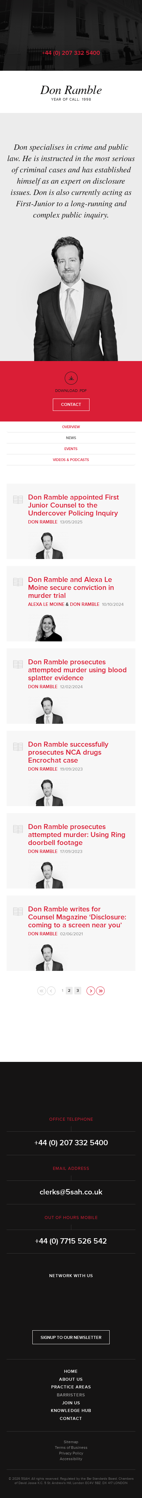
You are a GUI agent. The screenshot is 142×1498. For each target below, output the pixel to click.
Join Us (71, 1403)
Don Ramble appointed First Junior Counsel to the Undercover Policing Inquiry (73, 505)
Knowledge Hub (71, 1410)
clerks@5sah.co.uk (71, 1192)
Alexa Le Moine (46, 604)
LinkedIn (52, 1293)
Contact (71, 404)
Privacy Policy (71, 1453)
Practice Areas (71, 1387)
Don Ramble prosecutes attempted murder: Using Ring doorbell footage (76, 834)
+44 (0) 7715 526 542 (71, 1241)
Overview (71, 427)
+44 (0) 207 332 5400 (71, 52)
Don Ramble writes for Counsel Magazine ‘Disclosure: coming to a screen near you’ (77, 917)
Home (71, 1371)
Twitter (71, 1293)
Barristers (71, 1395)
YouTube (89, 1293)
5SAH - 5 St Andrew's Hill (71, 21)
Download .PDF (71, 390)
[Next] (91, 990)
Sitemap (71, 1442)
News (71, 438)
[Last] (100, 990)
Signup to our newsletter (71, 1337)
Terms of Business (71, 1447)
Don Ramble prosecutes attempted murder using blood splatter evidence (77, 670)
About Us (71, 1379)
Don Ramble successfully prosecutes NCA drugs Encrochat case (68, 752)
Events (71, 449)
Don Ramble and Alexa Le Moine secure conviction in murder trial (71, 587)
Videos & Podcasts (71, 460)
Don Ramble (42, 522)
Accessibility (71, 1458)
